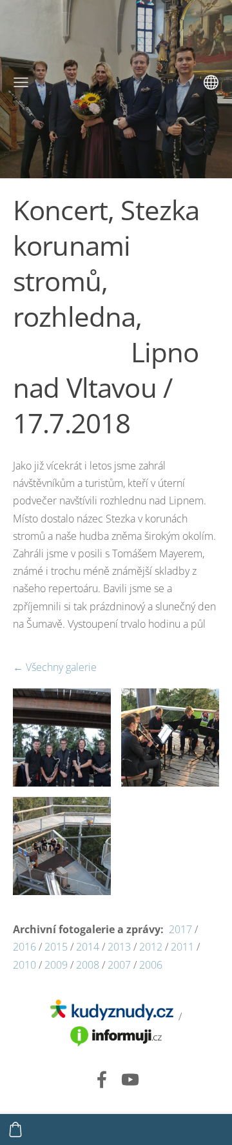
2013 (120, 947)
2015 (56, 947)
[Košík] (15, 1129)
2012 (150, 947)
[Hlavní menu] (21, 82)
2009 (55, 965)
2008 (87, 965)
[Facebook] (102, 1079)
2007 (120, 965)
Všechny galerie (61, 667)
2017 (180, 929)
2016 (24, 947)
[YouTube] (130, 1079)
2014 (86, 947)
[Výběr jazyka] (211, 82)
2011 (184, 947)
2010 (24, 965)
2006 (150, 965)
